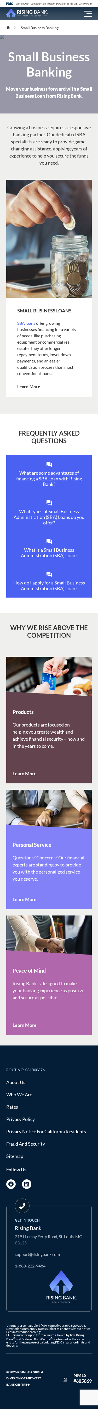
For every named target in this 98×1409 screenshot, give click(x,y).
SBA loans (26, 323)
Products (23, 712)
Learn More (28, 386)
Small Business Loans (44, 310)
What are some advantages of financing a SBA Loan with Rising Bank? (49, 478)
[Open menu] (88, 14)
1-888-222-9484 (30, 1265)
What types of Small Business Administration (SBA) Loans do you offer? (49, 516)
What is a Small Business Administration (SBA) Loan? (49, 553)
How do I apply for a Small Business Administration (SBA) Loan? (49, 585)
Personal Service (32, 845)
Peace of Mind (29, 970)
